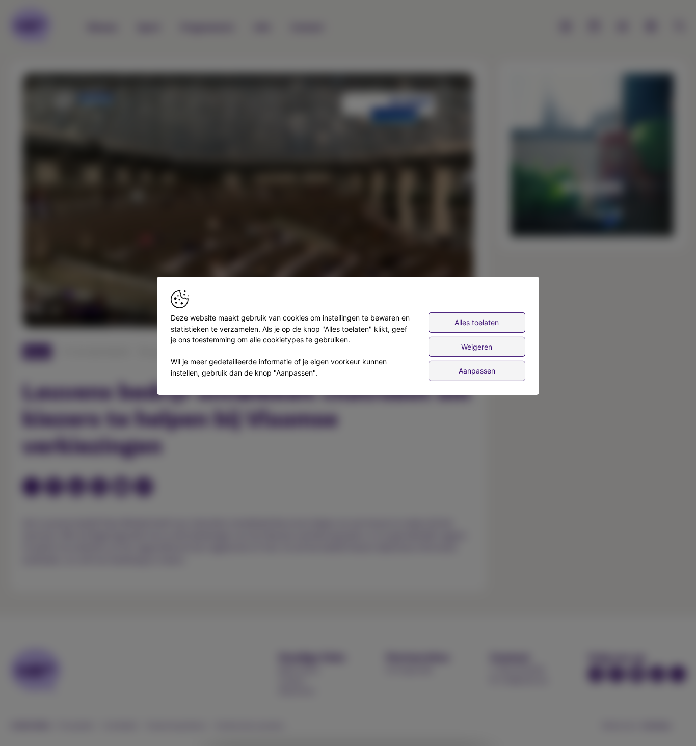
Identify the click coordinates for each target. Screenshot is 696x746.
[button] (250, 202)
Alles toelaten (476, 322)
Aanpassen (477, 370)
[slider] (82, 311)
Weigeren (476, 346)
